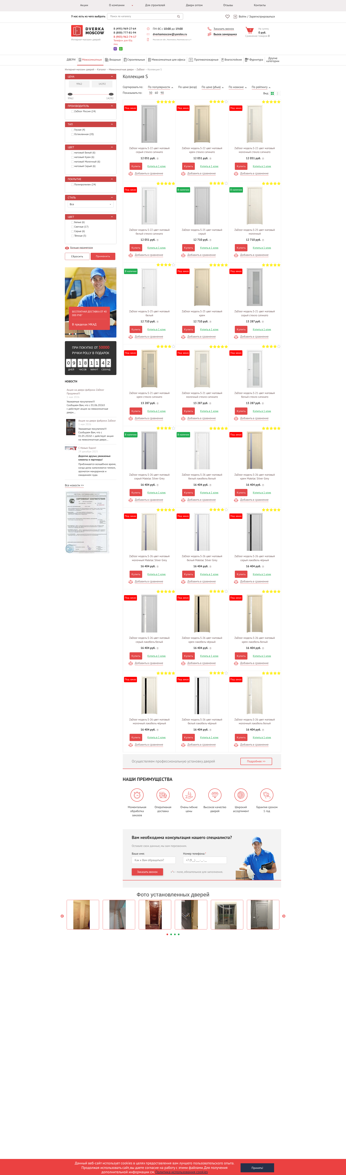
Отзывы (228, 5)
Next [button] (284, 916)
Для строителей (155, 5)
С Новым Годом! (87, 447)
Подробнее (254, 761)
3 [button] (75, 334)
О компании (117, 5)
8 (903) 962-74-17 (125, 36)
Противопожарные (206, 59)
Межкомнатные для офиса (168, 59)
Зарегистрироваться (262, 16)
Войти (242, 16)
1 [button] (69, 334)
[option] (90, 301)
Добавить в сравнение (149, 173)
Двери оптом (194, 5)
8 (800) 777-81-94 (125, 32)
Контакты (260, 5)
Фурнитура (256, 59)
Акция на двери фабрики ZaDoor (97, 420)
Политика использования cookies (181, 1172)
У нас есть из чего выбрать (88, 16)
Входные (115, 59)
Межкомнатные (92, 59)
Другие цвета (149, 122)
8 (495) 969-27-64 (125, 28)
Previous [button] (62, 916)
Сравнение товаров (256, 36)
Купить (136, 166)
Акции (84, 5)
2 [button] (72, 334)
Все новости (72, 485)
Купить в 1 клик (156, 166)
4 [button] (178, 934)
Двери (71, 59)
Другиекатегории (272, 60)
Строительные (136, 59)
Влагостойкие (233, 59)
